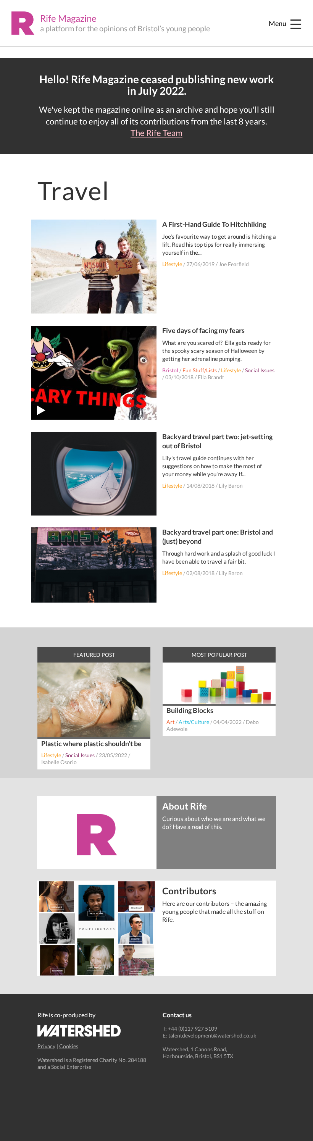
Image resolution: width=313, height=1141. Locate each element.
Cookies (68, 1046)
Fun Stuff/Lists (199, 370)
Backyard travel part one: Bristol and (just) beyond (217, 536)
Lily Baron (231, 485)
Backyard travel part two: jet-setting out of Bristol (217, 441)
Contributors (189, 890)
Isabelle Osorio (59, 762)
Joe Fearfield (234, 264)
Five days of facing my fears (203, 330)
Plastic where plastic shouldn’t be (91, 743)
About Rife (184, 805)
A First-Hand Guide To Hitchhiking (214, 224)
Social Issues (259, 370)
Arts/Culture (194, 722)
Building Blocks (189, 710)
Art (170, 722)
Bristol (170, 370)
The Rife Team (156, 133)
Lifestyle (172, 264)
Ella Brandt (211, 377)
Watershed (79, 1031)
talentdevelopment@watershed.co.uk (212, 1035)
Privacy (46, 1046)
